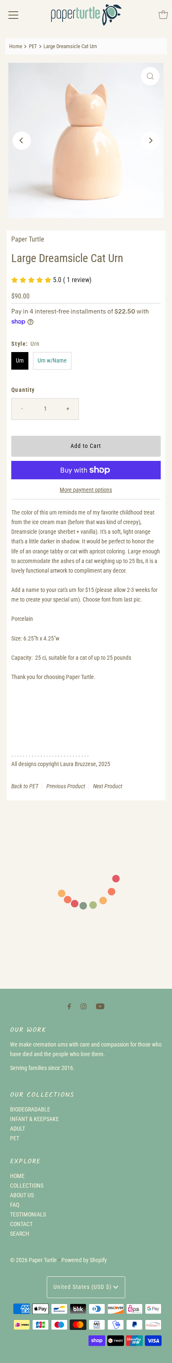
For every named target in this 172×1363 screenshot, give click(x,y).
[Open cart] (163, 14)
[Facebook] (69, 1006)
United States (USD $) (83, 1287)
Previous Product (65, 786)
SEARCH (19, 1233)
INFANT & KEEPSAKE (34, 1119)
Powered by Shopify (84, 1260)
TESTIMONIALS (28, 1214)
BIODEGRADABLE (30, 1109)
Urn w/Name (52, 360)
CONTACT (21, 1224)
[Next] (150, 140)
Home (15, 46)
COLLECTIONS (26, 1185)
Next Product (107, 786)
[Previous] (22, 140)
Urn (20, 360)
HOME (17, 1176)
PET (33, 46)
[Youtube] (100, 1006)
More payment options (86, 490)
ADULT (17, 1128)
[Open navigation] (13, 14)
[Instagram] (83, 1006)
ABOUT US (22, 1195)
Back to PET (24, 786)
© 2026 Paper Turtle (33, 1260)
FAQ (14, 1205)
